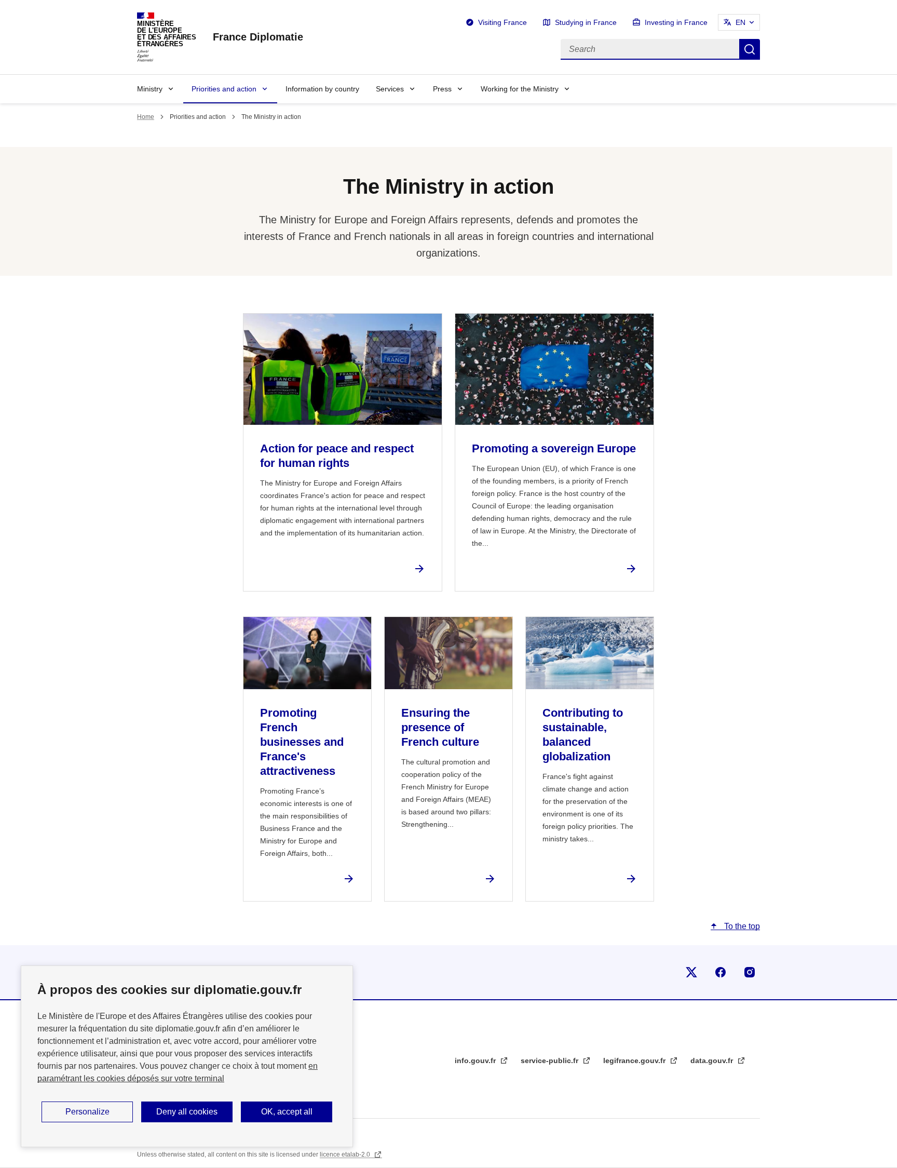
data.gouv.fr (712, 1060)
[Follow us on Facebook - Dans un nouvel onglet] (720, 972)
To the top (741, 926)
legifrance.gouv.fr (635, 1060)
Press (442, 89)
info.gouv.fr (476, 1060)
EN (740, 22)
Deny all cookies (187, 1111)
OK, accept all (286, 1111)
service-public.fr (550, 1060)
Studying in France (586, 22)
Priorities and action (224, 89)
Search (749, 49)
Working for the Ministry (520, 89)
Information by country (322, 89)
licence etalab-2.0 (346, 1154)
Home (145, 116)
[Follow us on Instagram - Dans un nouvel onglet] (749, 972)
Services (390, 89)
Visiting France (502, 22)
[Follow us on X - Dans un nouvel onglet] (691, 972)
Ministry (149, 89)
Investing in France (676, 22)
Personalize (87, 1111)
